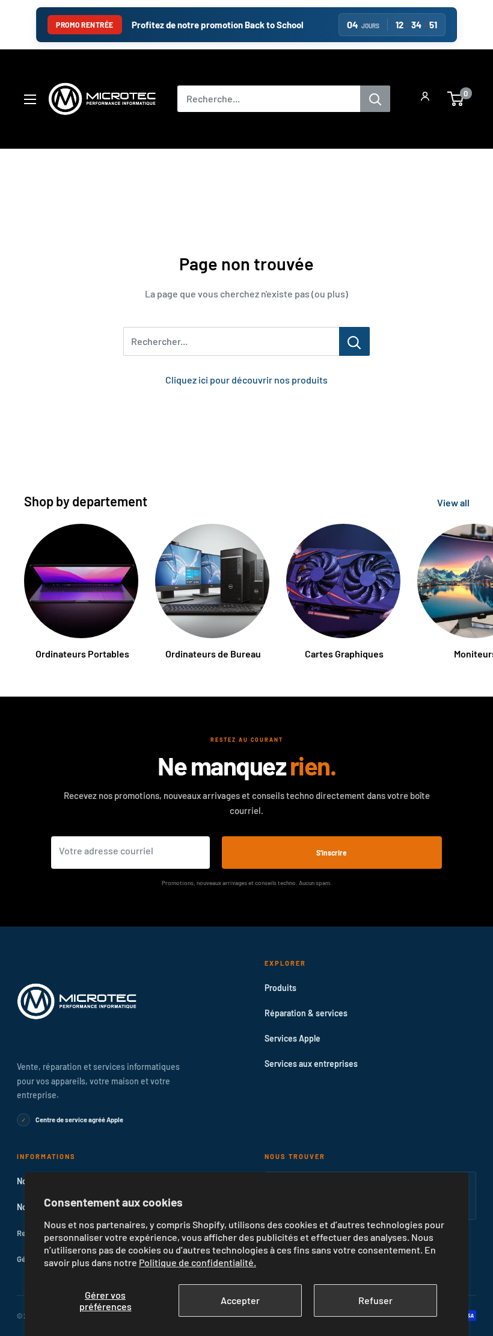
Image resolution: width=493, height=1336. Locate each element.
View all (454, 502)
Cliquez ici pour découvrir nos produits (246, 379)
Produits (280, 988)
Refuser (375, 1300)
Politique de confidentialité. (197, 1262)
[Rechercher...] (354, 341)
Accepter (240, 1300)
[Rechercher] (375, 98)
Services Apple (292, 1038)
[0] (456, 99)
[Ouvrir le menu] (30, 99)
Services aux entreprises (311, 1063)
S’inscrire (331, 852)
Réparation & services (306, 1013)
